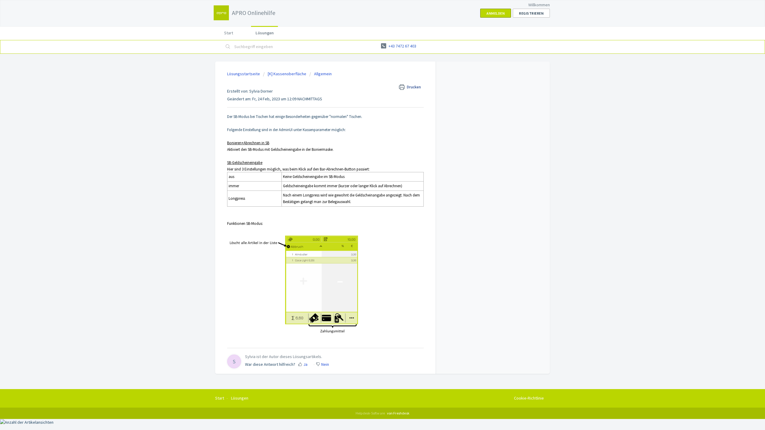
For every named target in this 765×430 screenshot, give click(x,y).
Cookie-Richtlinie (529, 398)
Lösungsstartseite (244, 73)
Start (228, 33)
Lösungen (264, 33)
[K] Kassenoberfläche (287, 73)
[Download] (371, 138)
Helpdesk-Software (371, 413)
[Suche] (228, 47)
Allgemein (323, 73)
